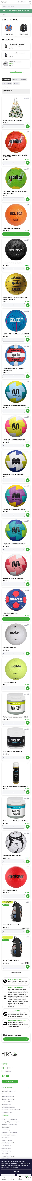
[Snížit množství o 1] (3, 126)
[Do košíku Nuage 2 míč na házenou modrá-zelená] (28, 549)
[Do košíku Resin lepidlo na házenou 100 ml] (28, 757)
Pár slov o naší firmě (7, 1102)
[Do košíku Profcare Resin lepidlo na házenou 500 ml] (28, 723)
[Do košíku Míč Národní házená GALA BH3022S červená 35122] (28, 376)
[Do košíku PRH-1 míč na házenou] (28, 653)
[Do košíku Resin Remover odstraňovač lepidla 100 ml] (28, 792)
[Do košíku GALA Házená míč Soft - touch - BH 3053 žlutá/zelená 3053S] (28, 199)
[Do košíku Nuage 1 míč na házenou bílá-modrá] (28, 480)
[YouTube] (7, 1075)
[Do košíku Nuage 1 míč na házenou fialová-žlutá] (28, 515)
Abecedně (16, 83)
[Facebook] (3, 1075)
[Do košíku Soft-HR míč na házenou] (28, 896)
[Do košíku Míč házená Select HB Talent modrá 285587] (28, 340)
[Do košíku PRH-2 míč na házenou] (28, 688)
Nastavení (16, 1171)
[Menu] (30, 2)
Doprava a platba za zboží (8, 1099)
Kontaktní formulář (10, 1081)
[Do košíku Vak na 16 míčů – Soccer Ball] (28, 967)
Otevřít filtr (7, 91)
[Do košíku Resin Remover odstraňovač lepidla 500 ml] (28, 827)
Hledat (28, 6)
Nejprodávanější (7, 83)
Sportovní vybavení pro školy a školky (11, 1109)
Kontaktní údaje (6, 1094)
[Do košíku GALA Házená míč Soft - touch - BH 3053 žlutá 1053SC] (28, 163)
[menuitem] (9, 1119)
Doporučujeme (6, 79)
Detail (16, 234)
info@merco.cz (9, 1068)
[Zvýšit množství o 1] (24, 126)
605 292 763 (8, 1071)
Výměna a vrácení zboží (8, 1096)
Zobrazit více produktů (16, 72)
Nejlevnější (15, 79)
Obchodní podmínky (7, 1112)
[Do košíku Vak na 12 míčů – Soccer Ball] (28, 931)
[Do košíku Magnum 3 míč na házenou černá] (28, 268)
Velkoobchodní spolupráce (8, 1107)
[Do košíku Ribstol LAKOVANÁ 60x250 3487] (28, 861)
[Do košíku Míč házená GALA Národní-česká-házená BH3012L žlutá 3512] (28, 305)
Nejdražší (23, 79)
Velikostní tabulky (6, 1104)
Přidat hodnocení (9, 1039)
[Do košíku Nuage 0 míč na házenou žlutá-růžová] (28, 445)
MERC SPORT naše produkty (9, 1091)
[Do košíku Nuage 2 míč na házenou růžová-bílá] (28, 584)
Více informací (13, 1167)
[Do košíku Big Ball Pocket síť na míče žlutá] (28, 126)
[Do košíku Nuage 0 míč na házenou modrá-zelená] (28, 411)
